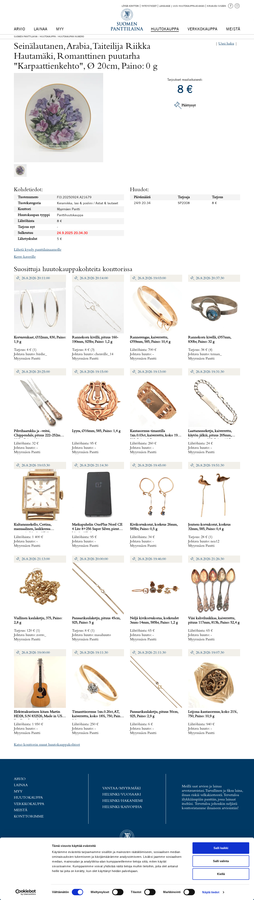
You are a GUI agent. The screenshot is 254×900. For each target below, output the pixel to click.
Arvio (19, 28)
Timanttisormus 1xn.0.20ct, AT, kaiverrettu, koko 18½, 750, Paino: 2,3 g (97, 716)
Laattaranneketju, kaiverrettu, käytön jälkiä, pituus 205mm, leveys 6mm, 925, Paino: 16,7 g (210, 435)
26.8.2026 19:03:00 (152, 278)
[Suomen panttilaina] (231, 5)
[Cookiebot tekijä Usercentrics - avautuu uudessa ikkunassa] (25, 892)
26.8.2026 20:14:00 (94, 278)
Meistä (233, 28)
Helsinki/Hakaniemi (122, 801)
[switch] (117, 892)
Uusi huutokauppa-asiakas (189, 6)
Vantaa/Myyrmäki (121, 788)
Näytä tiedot (210, 892)
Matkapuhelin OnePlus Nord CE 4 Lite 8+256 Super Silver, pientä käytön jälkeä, (97, 529)
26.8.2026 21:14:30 (94, 465)
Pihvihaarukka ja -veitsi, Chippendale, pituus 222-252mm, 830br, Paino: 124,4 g (39, 435)
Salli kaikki (221, 848)
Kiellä (221, 874)
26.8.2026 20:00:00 (94, 559)
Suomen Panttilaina (26, 36)
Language (164, 6)
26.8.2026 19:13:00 (152, 372)
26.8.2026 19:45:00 (152, 465)
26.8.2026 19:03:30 (36, 465)
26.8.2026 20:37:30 (210, 278)
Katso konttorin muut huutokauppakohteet (47, 745)
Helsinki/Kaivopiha (122, 807)
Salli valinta (221, 861)
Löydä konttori (130, 6)
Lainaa (40, 28)
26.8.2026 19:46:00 (152, 559)
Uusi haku (226, 44)
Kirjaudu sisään (216, 6)
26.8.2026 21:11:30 (152, 653)
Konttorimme (29, 816)
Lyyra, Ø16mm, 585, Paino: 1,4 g (96, 431)
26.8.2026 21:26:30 (210, 559)
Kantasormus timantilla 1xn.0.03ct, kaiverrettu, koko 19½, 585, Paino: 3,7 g (155, 435)
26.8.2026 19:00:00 (36, 653)
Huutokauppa (165, 28)
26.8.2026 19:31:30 (210, 372)
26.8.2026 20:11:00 (36, 278)
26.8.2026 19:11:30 (94, 653)
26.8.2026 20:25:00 (36, 372)
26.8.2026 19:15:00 (94, 372)
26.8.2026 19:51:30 (210, 465)
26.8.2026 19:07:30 (210, 653)
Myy (60, 28)
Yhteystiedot (149, 6)
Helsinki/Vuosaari (121, 794)
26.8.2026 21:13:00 (36, 559)
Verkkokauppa (202, 28)
